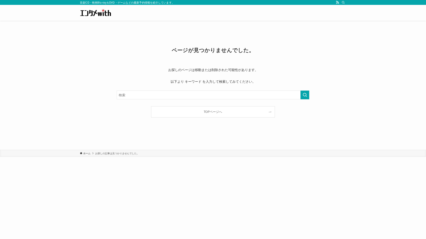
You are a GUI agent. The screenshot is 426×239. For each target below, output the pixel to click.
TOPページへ (213, 112)
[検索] (343, 2)
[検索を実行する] (304, 95)
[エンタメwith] (96, 12)
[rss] (337, 2)
